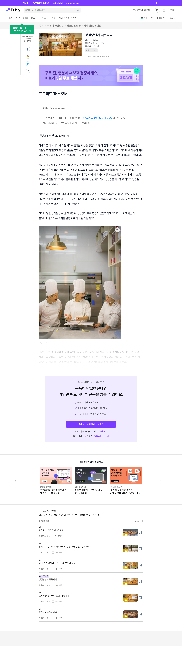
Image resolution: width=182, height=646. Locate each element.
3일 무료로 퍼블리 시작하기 (91, 424)
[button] (22, 29)
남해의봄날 (100, 43)
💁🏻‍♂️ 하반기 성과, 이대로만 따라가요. (157, 17)
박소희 (96, 46)
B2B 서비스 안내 (101, 436)
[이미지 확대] (117, 229)
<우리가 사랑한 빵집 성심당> (97, 118)
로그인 (172, 10)
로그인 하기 (102, 431)
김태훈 (95, 40)
